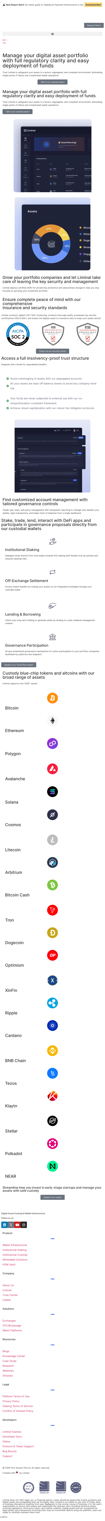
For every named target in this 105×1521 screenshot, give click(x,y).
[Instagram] (23, 1225)
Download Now (93, 4)
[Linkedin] (4, 1225)
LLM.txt (3, 1517)
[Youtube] (17, 1225)
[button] (52, 34)
